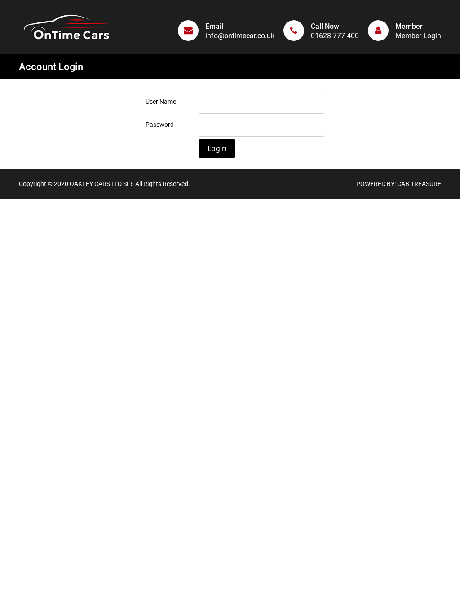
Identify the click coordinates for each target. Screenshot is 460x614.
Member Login (418, 35)
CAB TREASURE (419, 183)
